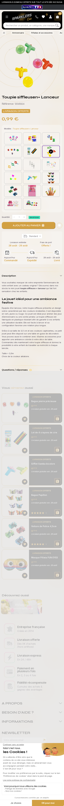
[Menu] (6, 16)
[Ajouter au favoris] (59, 225)
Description (9, 275)
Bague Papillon (39, 495)
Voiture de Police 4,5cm (43, 526)
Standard (33, 236)
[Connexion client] (50, 16)
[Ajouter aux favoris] (25, 419)
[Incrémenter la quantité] (24, 217)
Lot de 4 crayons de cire (44, 432)
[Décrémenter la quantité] (14, 217)
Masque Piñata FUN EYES (44, 557)
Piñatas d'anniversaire (21, 606)
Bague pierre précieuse (43, 401)
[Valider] (44, 740)
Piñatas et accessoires (42, 33)
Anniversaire (18, 33)
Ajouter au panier (26, 225)
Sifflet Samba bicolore (43, 463)
